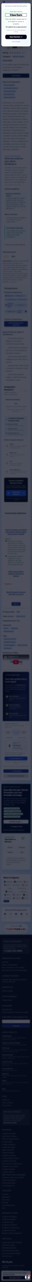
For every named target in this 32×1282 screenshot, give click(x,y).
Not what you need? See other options (16, 6)
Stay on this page (16, 41)
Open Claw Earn (15, 37)
